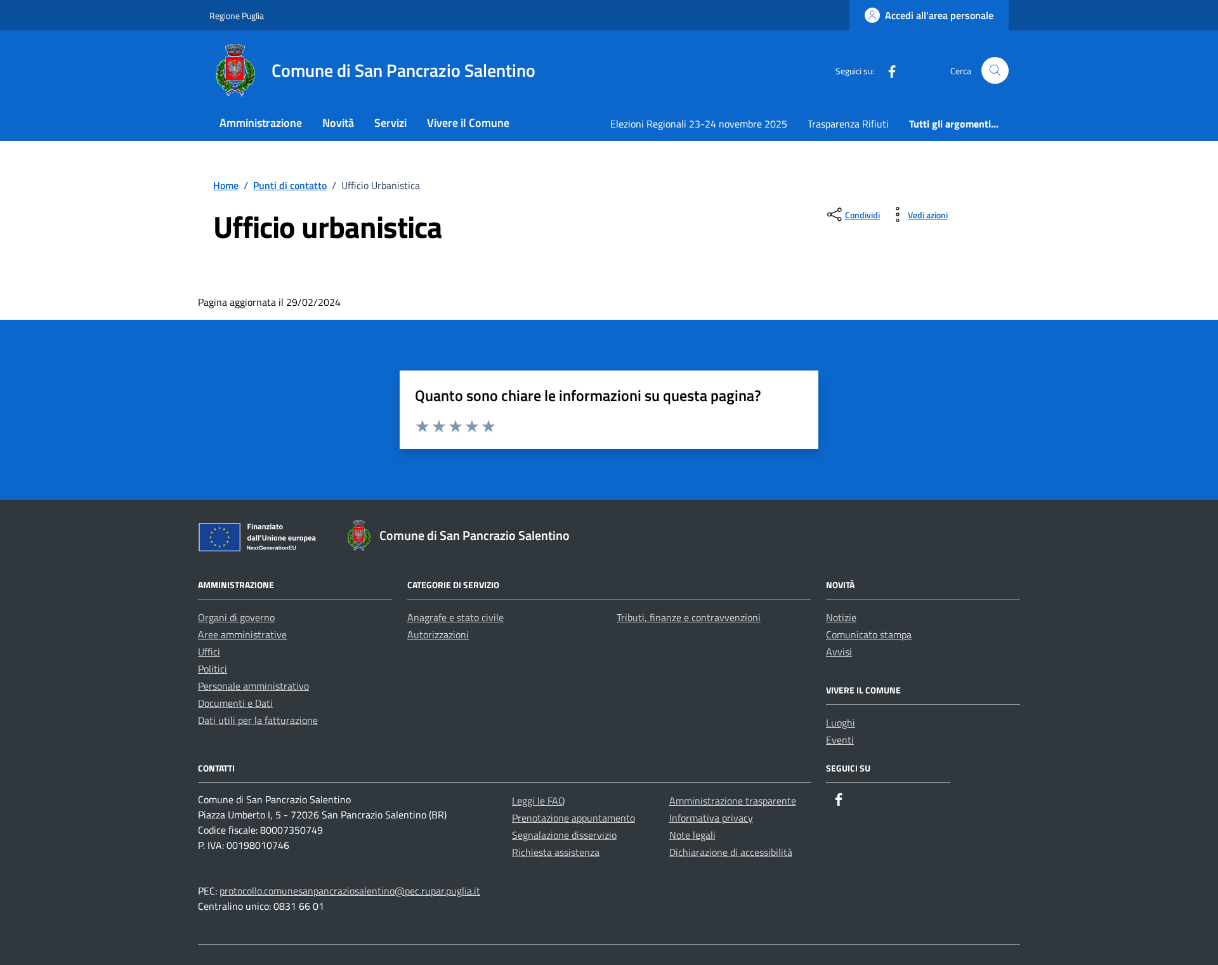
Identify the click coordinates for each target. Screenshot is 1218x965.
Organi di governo (236, 617)
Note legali (692, 835)
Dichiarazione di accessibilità (730, 852)
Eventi (840, 739)
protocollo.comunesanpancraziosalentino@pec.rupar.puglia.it (349, 890)
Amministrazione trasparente (732, 800)
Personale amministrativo (253, 685)
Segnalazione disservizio (564, 835)
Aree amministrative (242, 634)
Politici (212, 668)
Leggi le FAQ (538, 800)
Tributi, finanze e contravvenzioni (689, 617)
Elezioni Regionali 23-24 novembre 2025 (698, 123)
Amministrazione (260, 122)
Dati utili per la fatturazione (258, 720)
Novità (338, 122)
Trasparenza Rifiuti (848, 123)
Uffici (209, 651)
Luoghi (840, 722)
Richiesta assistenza (555, 852)
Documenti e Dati (235, 703)
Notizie (841, 617)
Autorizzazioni (438, 634)
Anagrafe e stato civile (455, 617)
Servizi (390, 122)
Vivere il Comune (468, 122)
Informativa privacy (711, 817)
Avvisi (839, 651)
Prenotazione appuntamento (573, 817)
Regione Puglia (236, 15)
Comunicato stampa (869, 634)
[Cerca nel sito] (995, 70)
